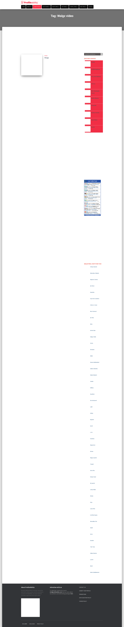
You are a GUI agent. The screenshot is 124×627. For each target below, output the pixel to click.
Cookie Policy (83, 601)
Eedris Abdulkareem (94, 572)
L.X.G (91, 432)
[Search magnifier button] (101, 54)
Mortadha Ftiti (93, 521)
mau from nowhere (94, 298)
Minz (91, 324)
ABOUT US (29, 6)
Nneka (91, 496)
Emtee (91, 451)
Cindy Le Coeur (93, 305)
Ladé (91, 407)
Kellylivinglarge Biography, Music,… (91, 201)
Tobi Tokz (92, 547)
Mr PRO (92, 317)
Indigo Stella (93, 336)
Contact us (82, 587)
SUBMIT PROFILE (37, 6)
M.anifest (92, 394)
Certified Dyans (93, 515)
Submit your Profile (84, 590)
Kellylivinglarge (95, 69)
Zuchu (91, 343)
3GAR (91, 527)
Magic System (93, 457)
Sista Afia (92, 470)
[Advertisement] (62, 37)
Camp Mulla (93, 489)
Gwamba (92, 292)
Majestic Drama (94, 279)
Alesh (91, 566)
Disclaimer (24, 623)
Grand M (93, 105)
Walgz (46, 58)
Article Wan (92, 330)
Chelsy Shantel (93, 266)
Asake (93, 62)
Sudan (45, 55)
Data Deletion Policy (85, 597)
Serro (91, 534)
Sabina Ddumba (94, 368)
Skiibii (91, 356)
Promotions (82, 594)
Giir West (92, 286)
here (72, 593)
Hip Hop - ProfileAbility (91, 204)
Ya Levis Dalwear (96, 76)
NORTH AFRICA (55, 6)
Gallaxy (92, 387)
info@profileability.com (56, 592)
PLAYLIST (90, 6)
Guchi (93, 127)
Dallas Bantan (93, 553)
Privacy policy (40, 623)
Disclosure (32, 623)
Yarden (91, 381)
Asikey (91, 413)
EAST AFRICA (64, 6)
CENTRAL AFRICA (73, 6)
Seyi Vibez (94, 120)
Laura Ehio (92, 508)
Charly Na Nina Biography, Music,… (91, 210)
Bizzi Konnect (93, 311)
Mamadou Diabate (94, 273)
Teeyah (92, 464)
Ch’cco (93, 84)
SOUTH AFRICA (46, 6)
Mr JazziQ (92, 483)
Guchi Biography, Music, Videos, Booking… (91, 213)
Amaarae (92, 349)
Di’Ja (91, 502)
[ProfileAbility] (29, 2)
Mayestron (92, 445)
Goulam (92, 540)
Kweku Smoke (95, 112)
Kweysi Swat (93, 477)
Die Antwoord (93, 400)
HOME (23, 6)
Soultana (92, 438)
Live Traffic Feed (92, 181)
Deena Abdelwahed (94, 362)
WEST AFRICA (83, 6)
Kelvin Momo (95, 98)
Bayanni (92, 419)
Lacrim (91, 559)
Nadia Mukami (93, 375)
